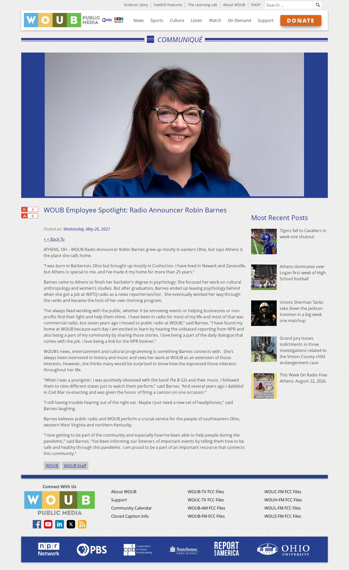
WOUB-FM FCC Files (206, 516)
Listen (196, 20)
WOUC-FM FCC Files (282, 492)
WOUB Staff (75, 465)
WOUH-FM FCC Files (283, 500)
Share (24, 215)
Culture (177, 20)
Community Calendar (131, 508)
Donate (301, 20)
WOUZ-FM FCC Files (282, 516)
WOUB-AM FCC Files (206, 508)
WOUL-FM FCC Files (282, 508)
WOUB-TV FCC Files (206, 492)
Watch (215, 20)
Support (266, 20)
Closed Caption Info (130, 516)
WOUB (52, 465)
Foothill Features (168, 4)
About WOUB (234, 4)
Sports (156, 20)
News (138, 20)
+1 (24, 209)
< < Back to (54, 239)
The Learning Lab (202, 4)
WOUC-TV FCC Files (206, 500)
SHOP (255, 4)
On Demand (239, 20)
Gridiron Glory (136, 4)
